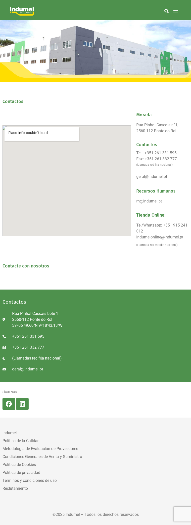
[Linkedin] (22, 404)
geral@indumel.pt (151, 176)
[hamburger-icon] (176, 11)
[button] (166, 11)
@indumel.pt (151, 201)
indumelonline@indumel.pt (159, 237)
